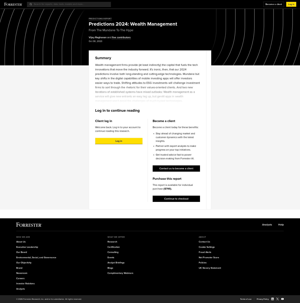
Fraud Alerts (205, 252)
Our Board (21, 252)
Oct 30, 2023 (95, 41)
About (202, 237)
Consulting (113, 252)
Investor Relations (25, 283)
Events (111, 257)
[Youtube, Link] (282, 299)
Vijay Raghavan (98, 37)
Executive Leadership (27, 247)
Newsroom (21, 273)
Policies (203, 262)
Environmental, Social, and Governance (36, 257)
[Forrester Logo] (13, 4)
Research (112, 241)
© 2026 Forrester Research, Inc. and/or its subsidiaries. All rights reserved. (49, 299)
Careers (20, 278)
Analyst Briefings (116, 262)
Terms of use (246, 299)
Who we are (23, 237)
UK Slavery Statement (210, 268)
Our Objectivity (23, 262)
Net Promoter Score (209, 257)
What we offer (116, 237)
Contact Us (204, 241)
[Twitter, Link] (277, 299)
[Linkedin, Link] (272, 299)
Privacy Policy (263, 299)
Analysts (267, 224)
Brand (19, 268)
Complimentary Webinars (120, 273)
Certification (114, 247)
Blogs (110, 268)
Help (281, 224)
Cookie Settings (207, 247)
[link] (121, 37)
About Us (21, 241)
